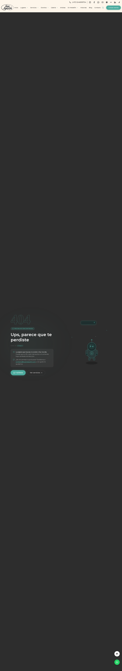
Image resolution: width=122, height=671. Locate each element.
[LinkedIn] (115, 2)
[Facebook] (94, 2)
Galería (53, 7)
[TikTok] (119, 2)
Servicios (33, 7)
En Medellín (72, 7)
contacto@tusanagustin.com (26, 362)
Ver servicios (35, 373)
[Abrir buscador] (103, 7)
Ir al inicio (19, 373)
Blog (90, 7)
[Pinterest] (106, 2)
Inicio (16, 7)
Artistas (62, 7)
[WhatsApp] (98, 2)
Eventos (44, 7)
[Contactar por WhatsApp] (117, 662)
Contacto (97, 7)
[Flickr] (110, 2)
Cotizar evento (113, 7)
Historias (83, 7)
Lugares (23, 7)
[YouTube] (102, 2)
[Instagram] (90, 2)
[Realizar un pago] (117, 653)
